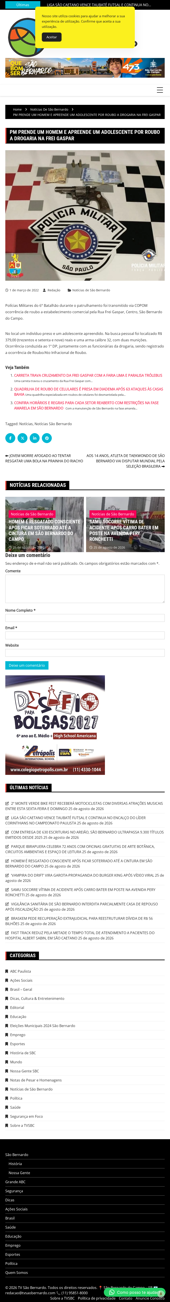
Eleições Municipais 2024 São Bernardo (42, 1025)
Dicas (9, 1200)
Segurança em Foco (26, 1116)
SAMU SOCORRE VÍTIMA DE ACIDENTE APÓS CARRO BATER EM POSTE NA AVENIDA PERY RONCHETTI (43, 530)
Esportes (17, 1043)
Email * (11, 627)
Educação (18, 1016)
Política (16, 1098)
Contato (125, 1298)
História (15, 1163)
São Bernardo (16, 1154)
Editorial (17, 1007)
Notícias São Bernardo (53, 423)
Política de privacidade (97, 1298)
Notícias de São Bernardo (91, 290)
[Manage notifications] (160, 1294)
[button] (135, 1292)
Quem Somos (16, 1272)
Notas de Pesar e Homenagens (36, 1080)
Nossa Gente (19, 1172)
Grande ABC (15, 1181)
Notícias (26, 423)
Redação (54, 290)
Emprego (17, 1034)
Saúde (15, 1107)
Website (12, 645)
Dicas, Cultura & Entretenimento (37, 998)
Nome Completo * (20, 610)
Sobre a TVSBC (22, 1125)
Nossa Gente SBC (24, 1071)
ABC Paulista (20, 971)
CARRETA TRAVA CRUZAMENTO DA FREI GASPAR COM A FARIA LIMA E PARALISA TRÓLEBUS (88, 375)
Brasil (10, 1218)
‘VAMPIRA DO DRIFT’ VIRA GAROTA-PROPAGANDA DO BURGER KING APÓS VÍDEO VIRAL (82, 875)
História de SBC (23, 1052)
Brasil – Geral (21, 989)
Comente (13, 570)
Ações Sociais (21, 980)
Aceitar (51, 37)
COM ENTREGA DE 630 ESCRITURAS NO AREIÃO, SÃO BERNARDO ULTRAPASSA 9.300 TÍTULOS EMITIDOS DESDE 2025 (100, 5)
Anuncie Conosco (150, 1298)
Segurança (14, 1191)
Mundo (16, 1062)
